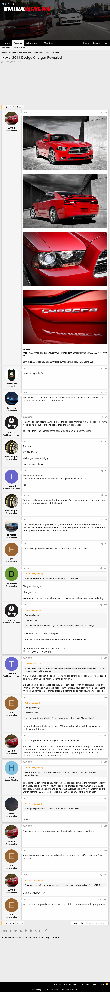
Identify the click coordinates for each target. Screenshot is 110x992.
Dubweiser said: (31, 610)
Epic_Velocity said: (32, 573)
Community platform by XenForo (55, 989)
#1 (106, 112)
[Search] (106, 43)
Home (7, 42)
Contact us (56, 984)
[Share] (102, 112)
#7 (106, 495)
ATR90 (6, 61)
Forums (18, 42)
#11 (105, 605)
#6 (106, 471)
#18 (105, 850)
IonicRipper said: (32, 663)
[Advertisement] (55, 84)
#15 (105, 762)
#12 (105, 658)
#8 (106, 519)
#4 (106, 417)
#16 (105, 798)
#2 (106, 368)
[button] (40, 43)
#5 (106, 441)
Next (19, 107)
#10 (105, 568)
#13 (105, 697)
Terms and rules (70, 984)
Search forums (19, 47)
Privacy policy (84, 984)
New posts (5, 47)
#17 (105, 826)
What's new (32, 42)
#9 (106, 544)
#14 (105, 735)
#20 (105, 899)
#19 (105, 874)
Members (48, 42)
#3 (106, 392)
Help (94, 984)
